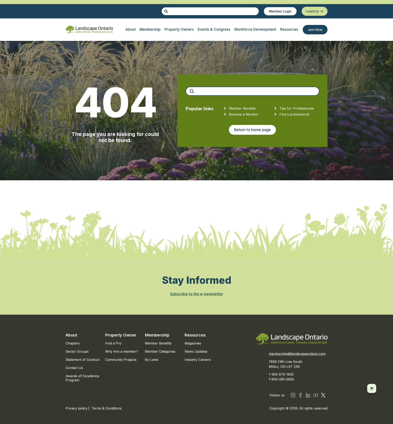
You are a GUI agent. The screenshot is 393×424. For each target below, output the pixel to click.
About (71, 335)
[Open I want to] (321, 11)
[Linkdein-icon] (308, 395)
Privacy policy (77, 408)
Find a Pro (113, 343)
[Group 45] (323, 395)
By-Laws (151, 360)
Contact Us (74, 368)
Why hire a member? (121, 351)
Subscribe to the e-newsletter (196, 294)
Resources (195, 335)
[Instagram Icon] (293, 395)
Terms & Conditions (106, 408)
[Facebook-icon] (300, 395)
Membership (157, 335)
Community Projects (121, 360)
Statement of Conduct (83, 360)
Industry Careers (198, 360)
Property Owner (121, 335)
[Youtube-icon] (315, 395)
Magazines (193, 343)
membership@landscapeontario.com (297, 354)
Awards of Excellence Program (82, 378)
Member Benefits (158, 343)
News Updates (196, 351)
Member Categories (160, 351)
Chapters (73, 343)
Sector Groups (77, 351)
